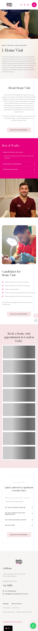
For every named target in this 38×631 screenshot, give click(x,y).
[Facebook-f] (21, 4)
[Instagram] (24, 4)
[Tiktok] (28, 4)
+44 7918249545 (10, 591)
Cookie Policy (15, 608)
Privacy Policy (7, 608)
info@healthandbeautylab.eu (16, 594)
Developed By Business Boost (12, 622)
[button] (34, 4)
